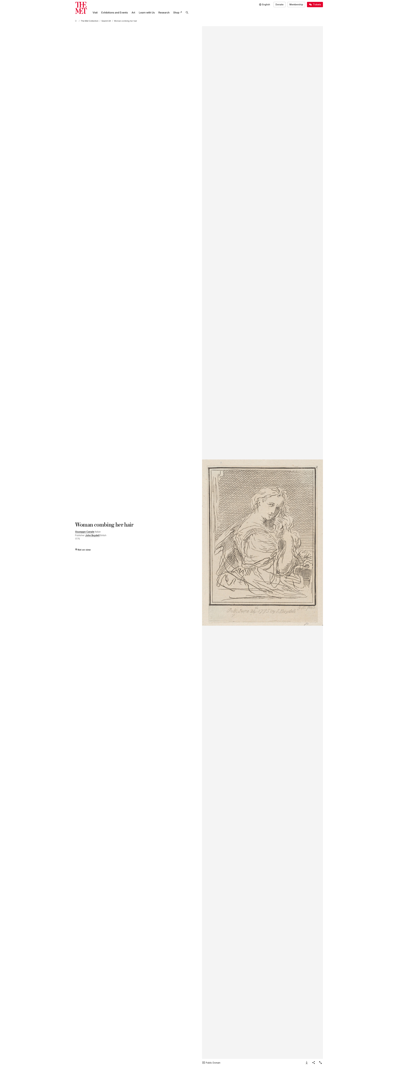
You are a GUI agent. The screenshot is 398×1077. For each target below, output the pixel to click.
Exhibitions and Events (114, 12)
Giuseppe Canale (84, 531)
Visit (95, 12)
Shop (176, 12)
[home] (76, 20)
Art (133, 12)
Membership (296, 4)
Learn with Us (147, 12)
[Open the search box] (187, 12)
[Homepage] (81, 8)
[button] (262, 542)
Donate (280, 4)
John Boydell (92, 535)
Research (164, 12)
